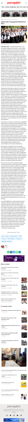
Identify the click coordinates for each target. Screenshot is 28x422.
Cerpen (24, 7)
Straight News (13, 7)
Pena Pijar (4, 239)
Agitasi (7, 236)
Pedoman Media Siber (7, 410)
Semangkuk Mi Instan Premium (7, 382)
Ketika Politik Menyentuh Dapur (7, 394)
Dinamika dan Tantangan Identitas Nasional (11, 310)
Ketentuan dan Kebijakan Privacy (10, 409)
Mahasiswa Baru (14, 236)
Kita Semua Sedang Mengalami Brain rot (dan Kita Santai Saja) (13, 370)
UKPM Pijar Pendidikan (7, 241)
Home (3, 7)
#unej (3, 236)
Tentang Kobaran (15, 410)
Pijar (6, 246)
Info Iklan (20, 410)
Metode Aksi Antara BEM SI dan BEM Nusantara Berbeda (9, 333)
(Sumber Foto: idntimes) (5, 44)
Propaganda (18, 239)
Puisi (21, 7)
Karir (23, 410)
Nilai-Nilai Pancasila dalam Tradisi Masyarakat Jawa (8, 318)
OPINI (20, 236)
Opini (18, 7)
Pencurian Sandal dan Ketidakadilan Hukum (10, 390)
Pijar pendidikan (11, 239)
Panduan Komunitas (19, 409)
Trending (7, 7)
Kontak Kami (14, 412)
